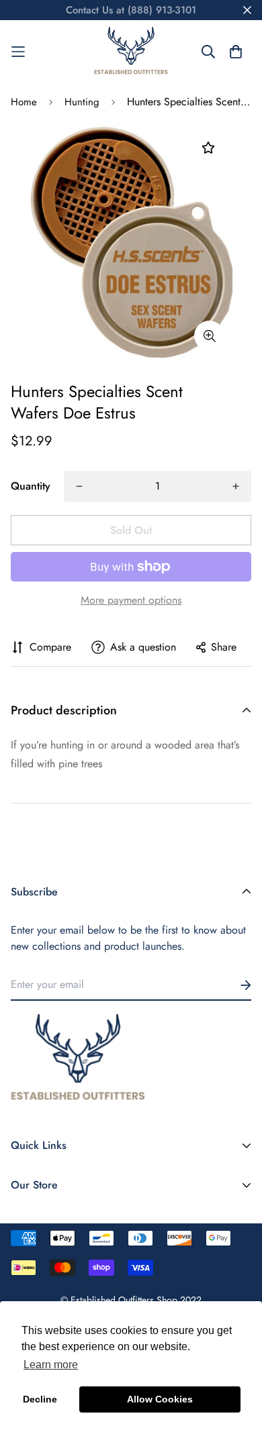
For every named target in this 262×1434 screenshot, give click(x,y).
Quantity (30, 486)
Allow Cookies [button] (160, 1399)
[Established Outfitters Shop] (131, 51)
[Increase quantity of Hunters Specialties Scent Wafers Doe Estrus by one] (235, 486)
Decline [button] (40, 1399)
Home (24, 102)
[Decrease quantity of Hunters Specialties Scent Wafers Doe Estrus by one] (79, 486)
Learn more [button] (51, 1364)
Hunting (81, 102)
